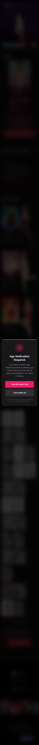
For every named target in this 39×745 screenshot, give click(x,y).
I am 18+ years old (19, 384)
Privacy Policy (26, 401)
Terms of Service (14, 401)
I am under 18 (19, 393)
